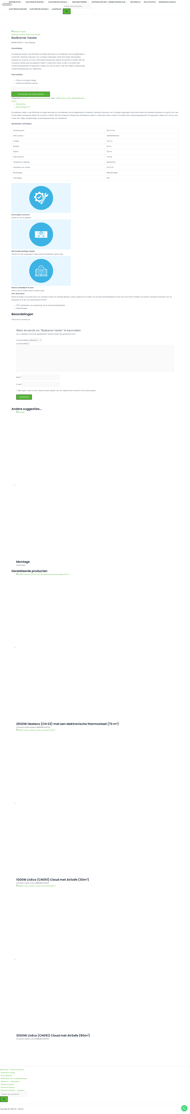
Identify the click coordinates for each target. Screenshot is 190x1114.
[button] (21, 2)
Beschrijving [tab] (20, 104)
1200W (57, 98)
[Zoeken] (67, 11)
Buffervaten (14, 2)
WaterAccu (135, 2)
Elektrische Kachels (39, 9)
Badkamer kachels (18, 34)
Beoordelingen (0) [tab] (23, 107)
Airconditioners (79, 2)
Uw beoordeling (22, 340)
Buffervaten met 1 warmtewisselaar (108, 2)
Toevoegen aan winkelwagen (31, 94)
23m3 (68, 98)
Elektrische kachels (57, 2)
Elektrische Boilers (34, 2)
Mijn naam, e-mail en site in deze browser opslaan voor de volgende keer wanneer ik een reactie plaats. (57, 390)
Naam (19, 377)
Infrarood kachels (167, 2)
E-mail (19, 384)
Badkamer (80, 98)
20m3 (63, 98)
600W (74, 98)
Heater (14, 101)
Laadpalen (56, 9)
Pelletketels (150, 2)
